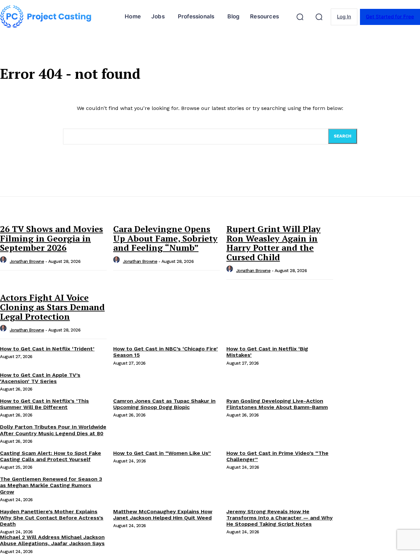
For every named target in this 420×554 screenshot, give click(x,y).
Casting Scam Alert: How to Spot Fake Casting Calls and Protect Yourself (50, 456)
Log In (344, 16)
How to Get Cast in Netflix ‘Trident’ (47, 349)
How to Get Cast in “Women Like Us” (162, 453)
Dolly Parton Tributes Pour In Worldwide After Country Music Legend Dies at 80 (53, 430)
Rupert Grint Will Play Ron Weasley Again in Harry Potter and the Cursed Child (273, 243)
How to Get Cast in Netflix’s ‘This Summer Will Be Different (44, 404)
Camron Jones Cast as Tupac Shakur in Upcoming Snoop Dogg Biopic (164, 404)
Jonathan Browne (27, 261)
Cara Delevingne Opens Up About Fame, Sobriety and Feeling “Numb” (165, 238)
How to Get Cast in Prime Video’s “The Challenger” (277, 456)
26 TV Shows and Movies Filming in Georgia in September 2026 (51, 238)
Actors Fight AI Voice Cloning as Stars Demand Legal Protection (52, 307)
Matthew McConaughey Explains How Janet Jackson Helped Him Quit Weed (162, 514)
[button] (300, 17)
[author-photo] (4, 261)
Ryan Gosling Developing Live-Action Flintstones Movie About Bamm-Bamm (277, 404)
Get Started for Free (390, 16)
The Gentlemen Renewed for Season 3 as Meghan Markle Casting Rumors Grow (51, 485)
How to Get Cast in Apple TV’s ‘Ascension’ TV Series (40, 378)
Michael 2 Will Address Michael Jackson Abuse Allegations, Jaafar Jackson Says (52, 540)
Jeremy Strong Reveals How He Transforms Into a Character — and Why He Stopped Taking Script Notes (279, 517)
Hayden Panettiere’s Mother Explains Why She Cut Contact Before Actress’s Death (51, 517)
